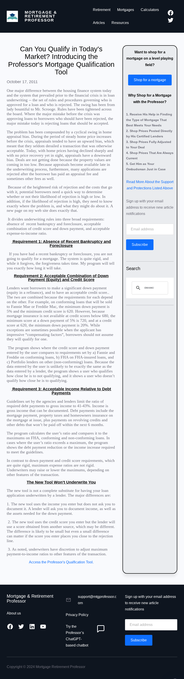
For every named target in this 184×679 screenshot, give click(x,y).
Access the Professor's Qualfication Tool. (61, 562)
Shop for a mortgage (150, 80)
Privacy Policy (77, 615)
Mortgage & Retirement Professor (41, 16)
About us (14, 613)
